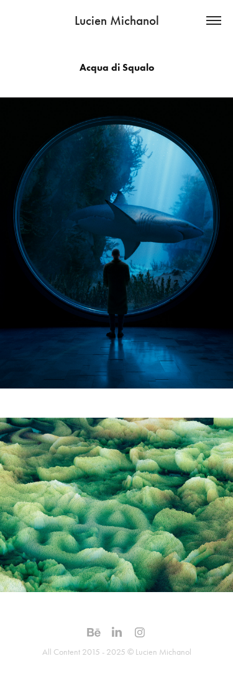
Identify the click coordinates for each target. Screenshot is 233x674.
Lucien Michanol (117, 20)
